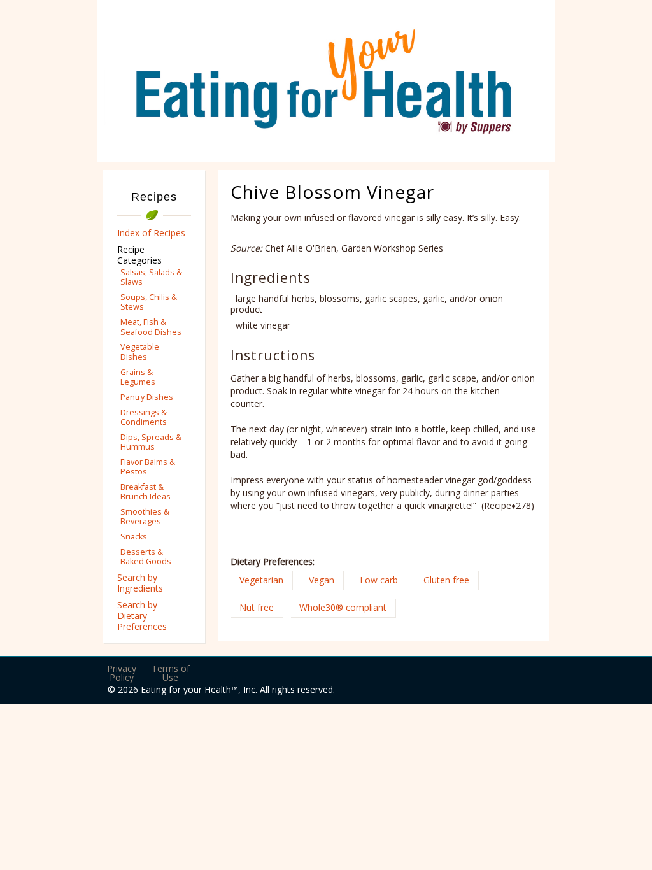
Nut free (256, 607)
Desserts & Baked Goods (145, 556)
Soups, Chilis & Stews (148, 302)
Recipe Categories (139, 254)
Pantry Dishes (146, 397)
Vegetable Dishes (139, 351)
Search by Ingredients (140, 582)
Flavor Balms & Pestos (147, 467)
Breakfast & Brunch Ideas (145, 491)
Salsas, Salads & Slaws (151, 277)
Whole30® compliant (342, 607)
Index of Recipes (151, 233)
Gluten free (446, 580)
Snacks (133, 536)
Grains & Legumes (137, 377)
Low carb (379, 580)
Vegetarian (261, 580)
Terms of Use (171, 672)
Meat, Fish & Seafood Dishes (150, 327)
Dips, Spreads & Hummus (150, 442)
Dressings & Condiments (143, 417)
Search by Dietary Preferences (142, 615)
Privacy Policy (121, 672)
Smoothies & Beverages (144, 516)
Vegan (321, 580)
